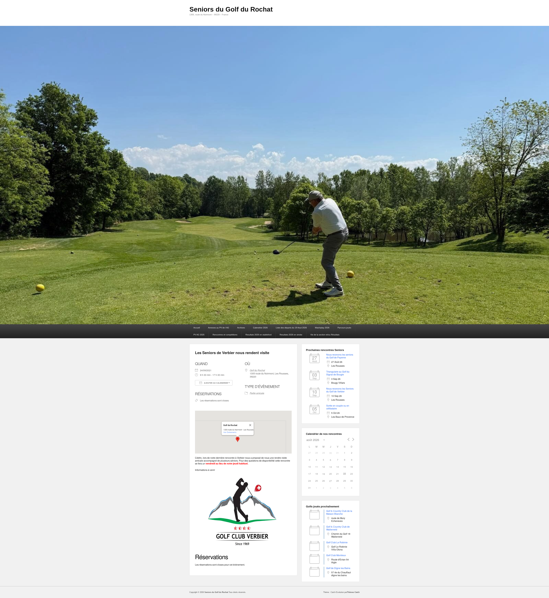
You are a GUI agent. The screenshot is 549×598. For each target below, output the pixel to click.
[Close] (250, 425)
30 (330, 453)
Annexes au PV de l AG (218, 328)
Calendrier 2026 (260, 328)
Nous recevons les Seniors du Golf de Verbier (340, 390)
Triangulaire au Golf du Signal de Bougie (337, 373)
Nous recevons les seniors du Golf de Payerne (339, 356)
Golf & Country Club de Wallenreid (338, 528)
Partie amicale (257, 393)
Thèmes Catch (353, 592)
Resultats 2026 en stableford (258, 335)
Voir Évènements (229, 432)
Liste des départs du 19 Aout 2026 (291, 328)
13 (330, 467)
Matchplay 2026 (322, 328)
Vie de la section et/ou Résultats (324, 335)
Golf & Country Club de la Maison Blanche (339, 512)
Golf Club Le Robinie (337, 542)
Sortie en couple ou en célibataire (337, 407)
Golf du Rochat (257, 370)
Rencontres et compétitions (225, 335)
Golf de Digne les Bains (338, 568)
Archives (241, 328)
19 (323, 474)
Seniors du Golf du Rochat (231, 9)
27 (330, 481)
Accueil (196, 328)
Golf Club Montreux (336, 555)
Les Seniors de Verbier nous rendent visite (232, 352)
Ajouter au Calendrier (215, 383)
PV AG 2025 (198, 335)
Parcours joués (344, 328)
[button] (237, 439)
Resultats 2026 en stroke (291, 335)
